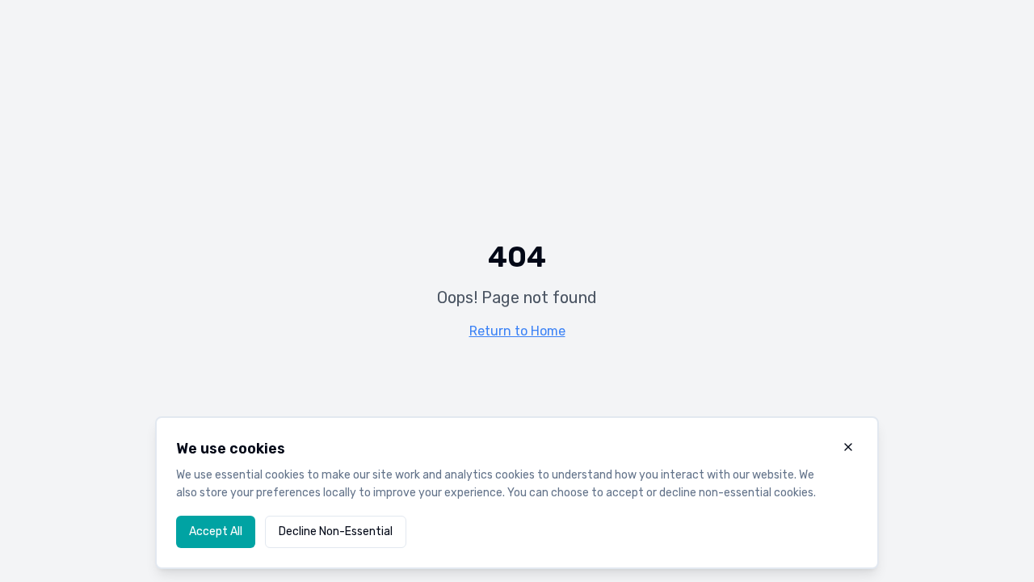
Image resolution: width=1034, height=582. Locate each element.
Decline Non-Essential (336, 531)
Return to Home (517, 331)
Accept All (215, 531)
